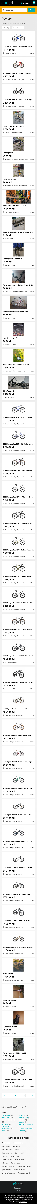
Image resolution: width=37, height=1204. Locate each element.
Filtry (7, 28)
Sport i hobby (6, 1170)
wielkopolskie (6, 1118)
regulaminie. (23, 1202)
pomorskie (5, 1124)
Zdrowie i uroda (7, 1153)
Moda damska (18, 1143)
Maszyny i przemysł (8, 1166)
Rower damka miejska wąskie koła (15, 312)
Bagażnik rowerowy (10, 1000)
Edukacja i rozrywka (24, 1166)
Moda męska (6, 1146)
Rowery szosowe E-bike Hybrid (14, 1053)
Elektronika (15, 1156)
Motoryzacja (6, 1143)
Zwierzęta (5, 1156)
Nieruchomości (7, 1150)
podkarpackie (23, 1118)
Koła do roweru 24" (10, 338)
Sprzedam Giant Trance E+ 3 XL (14, 206)
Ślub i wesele (19, 1160)
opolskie (22, 1120)
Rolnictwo (5, 1163)
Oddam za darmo (19, 1170)
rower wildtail (8, 974)
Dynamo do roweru (10, 1027)
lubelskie (22, 1131)
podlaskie (22, 1115)
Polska (4, 1112)
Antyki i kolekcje (7, 1160)
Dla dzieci (16, 1146)
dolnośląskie (6, 1128)
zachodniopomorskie (26, 1128)
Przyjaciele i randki (24, 1173)
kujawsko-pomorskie (8, 1120)
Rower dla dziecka (9, 179)
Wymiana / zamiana (8, 1173)
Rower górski (8, 153)
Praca (17, 1150)
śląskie (21, 1122)
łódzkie (4, 1131)
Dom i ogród (19, 1153)
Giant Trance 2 (8, 391)
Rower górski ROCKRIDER (12, 259)
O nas (18, 1191)
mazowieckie (6, 1115)
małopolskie (5, 1126)
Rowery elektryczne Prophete (14, 126)
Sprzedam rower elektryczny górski (16, 365)
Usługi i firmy (15, 1163)
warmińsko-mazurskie (26, 1124)
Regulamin (17, 1188)
